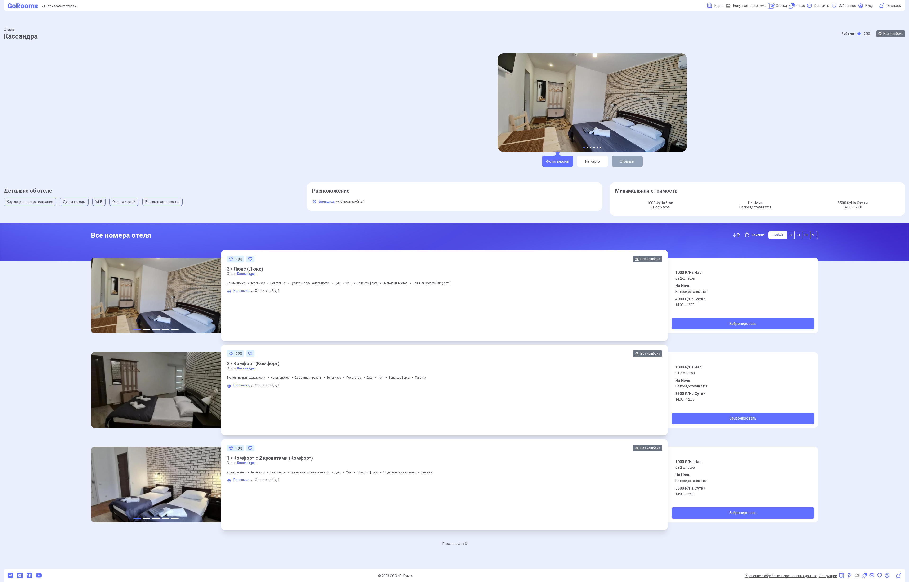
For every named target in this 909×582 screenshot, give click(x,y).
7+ (798, 235)
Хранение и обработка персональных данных (781, 576)
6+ (791, 235)
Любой (777, 235)
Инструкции (828, 576)
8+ (806, 235)
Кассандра (246, 274)
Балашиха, (327, 201)
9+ (814, 235)
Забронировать (742, 323)
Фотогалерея (557, 161)
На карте (592, 161)
